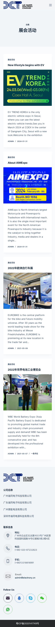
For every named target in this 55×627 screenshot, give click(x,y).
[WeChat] (42, 598)
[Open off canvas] (50, 5)
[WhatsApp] (8, 609)
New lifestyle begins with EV (26, 65)
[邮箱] (8, 598)
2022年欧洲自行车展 (20, 268)
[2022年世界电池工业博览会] (27, 392)
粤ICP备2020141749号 (27, 623)
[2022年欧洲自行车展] (27, 291)
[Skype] (30, 598)
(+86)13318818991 (24, 562)
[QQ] (19, 598)
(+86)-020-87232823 (26, 549)
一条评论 (34, 454)
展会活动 (11, 60)
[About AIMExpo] (27, 185)
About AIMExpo (17, 162)
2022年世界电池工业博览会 (24, 369)
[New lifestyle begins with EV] (27, 88)
